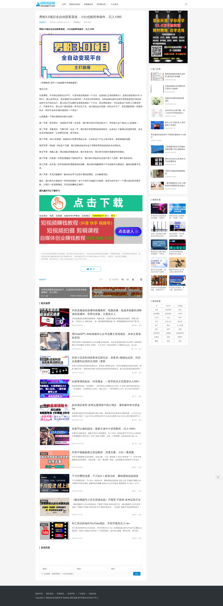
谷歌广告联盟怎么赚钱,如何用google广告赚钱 (158, 234)
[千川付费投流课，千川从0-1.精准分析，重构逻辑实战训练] (54, 483)
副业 (180, 309)
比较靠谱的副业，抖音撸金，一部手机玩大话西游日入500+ (106, 381)
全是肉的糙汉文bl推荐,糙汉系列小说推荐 (175, 87)
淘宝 (156, 329)
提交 (136, 574)
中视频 (180, 306)
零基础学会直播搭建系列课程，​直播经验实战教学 (158, 217)
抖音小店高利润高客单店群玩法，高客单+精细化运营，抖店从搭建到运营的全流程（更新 (106, 359)
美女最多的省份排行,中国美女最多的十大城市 (168, 135)
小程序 (180, 313)
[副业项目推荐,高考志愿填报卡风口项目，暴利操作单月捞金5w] (54, 412)
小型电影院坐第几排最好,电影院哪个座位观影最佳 (175, 147)
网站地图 (73, 597)
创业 (156, 309)
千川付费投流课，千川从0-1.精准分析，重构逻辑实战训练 (105, 476)
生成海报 (115, 279)
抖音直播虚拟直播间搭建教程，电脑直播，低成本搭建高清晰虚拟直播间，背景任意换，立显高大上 (107, 312)
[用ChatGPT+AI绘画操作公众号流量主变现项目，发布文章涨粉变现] (54, 341)
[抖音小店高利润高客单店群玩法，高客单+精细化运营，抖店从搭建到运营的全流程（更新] (54, 365)
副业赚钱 (156, 313)
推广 (156, 325)
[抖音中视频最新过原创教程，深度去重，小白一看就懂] (54, 459)
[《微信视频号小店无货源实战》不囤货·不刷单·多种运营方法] (54, 507)
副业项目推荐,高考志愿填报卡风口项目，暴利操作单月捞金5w (106, 406)
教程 (168, 325)
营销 (168, 337)
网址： (114, 568)
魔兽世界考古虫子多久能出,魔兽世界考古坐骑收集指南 (177, 270)
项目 (180, 341)
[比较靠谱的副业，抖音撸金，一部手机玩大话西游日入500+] (54, 388)
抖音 (156, 321)
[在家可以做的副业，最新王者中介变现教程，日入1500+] (54, 436)
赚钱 (156, 341)
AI (156, 306)
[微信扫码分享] (122, 279)
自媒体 (156, 337)
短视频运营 (88, 4)
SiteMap (66, 597)
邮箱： (80, 568)
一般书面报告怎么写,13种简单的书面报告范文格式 (175, 184)
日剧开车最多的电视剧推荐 (175, 172)
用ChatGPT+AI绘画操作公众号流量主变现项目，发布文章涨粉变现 (106, 335)
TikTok (168, 306)
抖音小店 (168, 321)
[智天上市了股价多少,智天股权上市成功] (157, 122)
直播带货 (156, 333)
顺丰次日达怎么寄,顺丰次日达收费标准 (175, 159)
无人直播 (180, 325)
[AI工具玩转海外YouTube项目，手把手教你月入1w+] (54, 530)
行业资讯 (114, 4)
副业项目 (168, 313)
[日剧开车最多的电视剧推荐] (157, 171)
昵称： (45, 568)
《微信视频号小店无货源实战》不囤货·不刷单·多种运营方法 (106, 499)
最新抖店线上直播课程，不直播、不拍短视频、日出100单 (176, 217)
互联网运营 (101, 4)
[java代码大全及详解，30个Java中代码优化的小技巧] (157, 110)
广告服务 (81, 593)
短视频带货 (180, 333)
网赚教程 (77, 22)
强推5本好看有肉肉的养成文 (174, 99)
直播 (180, 329)
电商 (168, 329)
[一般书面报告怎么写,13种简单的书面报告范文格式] (157, 183)
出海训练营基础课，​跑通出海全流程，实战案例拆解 (176, 252)
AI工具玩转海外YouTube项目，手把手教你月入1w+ (101, 523)
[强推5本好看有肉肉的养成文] (157, 98)
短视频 (168, 333)
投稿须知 (92, 593)
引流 (168, 317)
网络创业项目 (74, 4)
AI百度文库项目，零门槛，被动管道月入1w (176, 288)
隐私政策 (49, 593)
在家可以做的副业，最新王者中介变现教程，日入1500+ (104, 428)
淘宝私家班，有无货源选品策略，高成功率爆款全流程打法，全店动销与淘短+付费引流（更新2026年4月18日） (177, 234)
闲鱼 (168, 341)
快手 (180, 317)
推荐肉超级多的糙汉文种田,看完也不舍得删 (175, 75)
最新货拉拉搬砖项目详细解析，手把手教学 (158, 252)
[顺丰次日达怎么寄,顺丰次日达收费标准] (157, 159)
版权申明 (39, 593)
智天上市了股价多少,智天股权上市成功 (175, 123)
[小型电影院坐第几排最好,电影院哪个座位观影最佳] (157, 146)
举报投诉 (60, 593)
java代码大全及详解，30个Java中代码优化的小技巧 (175, 112)
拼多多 (180, 321)
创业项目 (168, 309)
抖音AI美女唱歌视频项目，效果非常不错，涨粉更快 (158, 288)
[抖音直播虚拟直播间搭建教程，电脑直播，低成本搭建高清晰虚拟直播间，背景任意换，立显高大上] (54, 317)
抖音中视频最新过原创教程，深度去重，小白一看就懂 (103, 452)
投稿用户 (42, 22)
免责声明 (71, 593)
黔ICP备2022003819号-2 (88, 597)
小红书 (156, 317)
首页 (64, 4)
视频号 (180, 337)
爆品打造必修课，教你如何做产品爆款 (158, 270)
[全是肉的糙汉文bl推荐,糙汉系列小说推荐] (157, 86)
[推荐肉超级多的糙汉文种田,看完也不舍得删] (157, 74)
